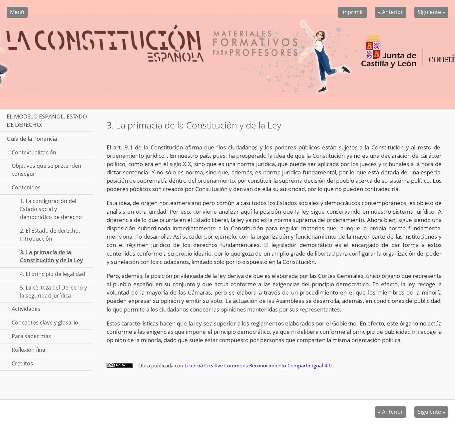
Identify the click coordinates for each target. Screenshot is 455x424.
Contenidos (26, 187)
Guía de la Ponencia (32, 138)
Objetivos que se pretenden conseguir (46, 169)
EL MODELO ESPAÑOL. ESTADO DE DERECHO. (47, 120)
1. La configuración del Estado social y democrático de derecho (51, 209)
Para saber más (31, 336)
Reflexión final (29, 349)
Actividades (26, 309)
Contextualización (34, 152)
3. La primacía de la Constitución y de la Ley (51, 256)
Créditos (22, 363)
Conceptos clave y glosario (45, 322)
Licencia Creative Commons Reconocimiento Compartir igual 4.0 (258, 365)
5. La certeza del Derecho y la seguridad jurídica (53, 291)
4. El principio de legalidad (52, 274)
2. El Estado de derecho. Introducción (50, 234)
